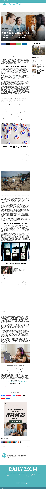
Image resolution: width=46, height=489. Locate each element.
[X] (7, 0)
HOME (23, 7)
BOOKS (38, 67)
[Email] (14, 442)
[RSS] (6, 0)
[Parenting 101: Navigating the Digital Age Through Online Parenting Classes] (34, 71)
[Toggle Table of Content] (19, 57)
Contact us (41, 488)
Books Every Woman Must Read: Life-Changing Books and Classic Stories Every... (41, 65)
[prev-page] (32, 75)
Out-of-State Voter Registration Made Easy (14, 123)
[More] (28, 44)
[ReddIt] (12, 442)
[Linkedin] (10, 442)
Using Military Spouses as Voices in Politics (14, 170)
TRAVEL (27, 7)
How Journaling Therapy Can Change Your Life (37, 57)
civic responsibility (6, 438)
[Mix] (18, 442)
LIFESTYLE (9, 7)
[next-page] (33, 75)
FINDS (14, 7)
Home (2, 10)
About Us (20, 488)
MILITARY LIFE (42, 7)
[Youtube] (9, 0)
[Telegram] (16, 442)
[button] (44, 4)
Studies (16, 76)
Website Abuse (37, 488)
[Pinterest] (4, 0)
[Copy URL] (20, 442)
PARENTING (6, 28)
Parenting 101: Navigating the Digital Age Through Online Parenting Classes (40, 70)
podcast (8, 219)
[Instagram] (3, 0)
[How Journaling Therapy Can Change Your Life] (38, 50)
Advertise (23, 488)
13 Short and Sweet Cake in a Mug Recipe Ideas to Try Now (7, 448)
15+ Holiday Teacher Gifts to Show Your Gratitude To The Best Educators (23, 449)
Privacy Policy (28, 488)
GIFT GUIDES (18, 7)
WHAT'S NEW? (36, 43)
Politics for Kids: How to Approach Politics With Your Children (15, 381)
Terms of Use (32, 488)
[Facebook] (1, 0)
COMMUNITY (32, 7)
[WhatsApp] (8, 442)
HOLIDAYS (36, 7)
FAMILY (5, 7)
